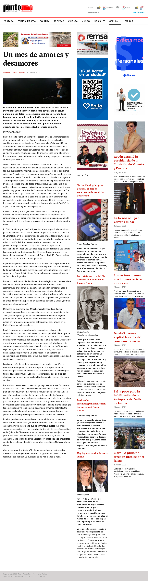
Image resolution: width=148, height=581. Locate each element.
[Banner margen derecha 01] (129, 56)
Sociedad (59, 21)
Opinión (113, 21)
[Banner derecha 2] (92, 89)
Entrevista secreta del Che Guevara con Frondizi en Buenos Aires (91, 279)
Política (45, 21)
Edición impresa (27, 21)
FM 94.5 (129, 21)
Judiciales (99, 21)
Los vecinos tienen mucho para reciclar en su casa (128, 279)
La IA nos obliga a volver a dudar (126, 220)
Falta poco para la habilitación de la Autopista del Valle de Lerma (127, 397)
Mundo (86, 21)
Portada (8, 21)
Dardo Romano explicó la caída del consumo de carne (127, 337)
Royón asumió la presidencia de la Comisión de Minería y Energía (129, 162)
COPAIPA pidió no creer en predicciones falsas (129, 457)
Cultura (73, 21)
